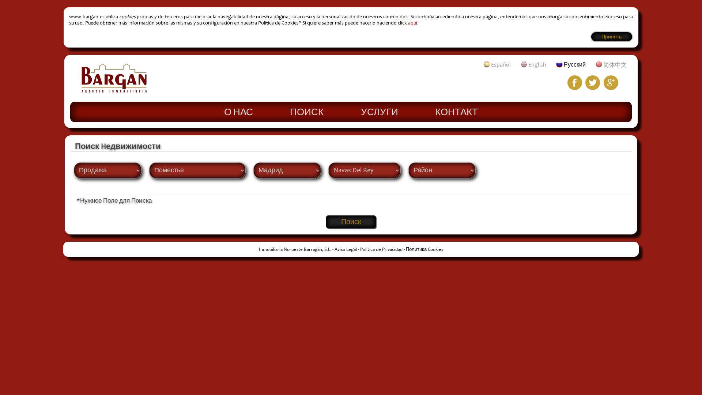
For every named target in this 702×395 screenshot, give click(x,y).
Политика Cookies (424, 249)
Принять (611, 37)
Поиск (307, 111)
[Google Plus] (611, 82)
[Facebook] (574, 82)
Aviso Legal (346, 249)
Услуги (379, 111)
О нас (238, 111)
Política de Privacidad (381, 249)
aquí (412, 23)
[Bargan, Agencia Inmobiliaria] (114, 91)
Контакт (456, 111)
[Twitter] (592, 82)
